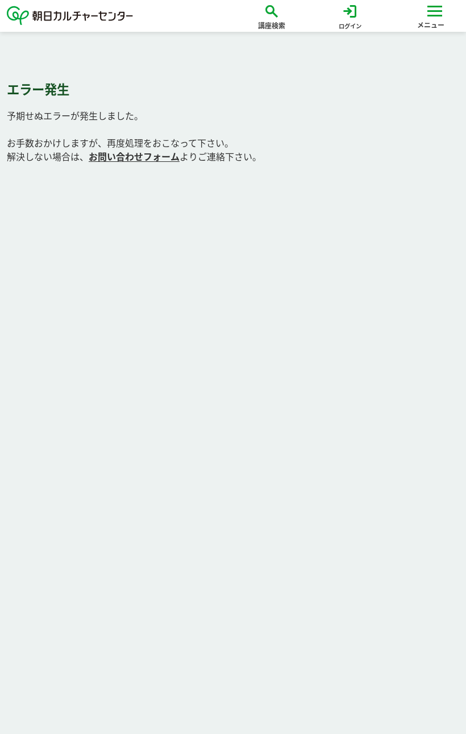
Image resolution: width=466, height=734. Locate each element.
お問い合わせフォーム (134, 157)
